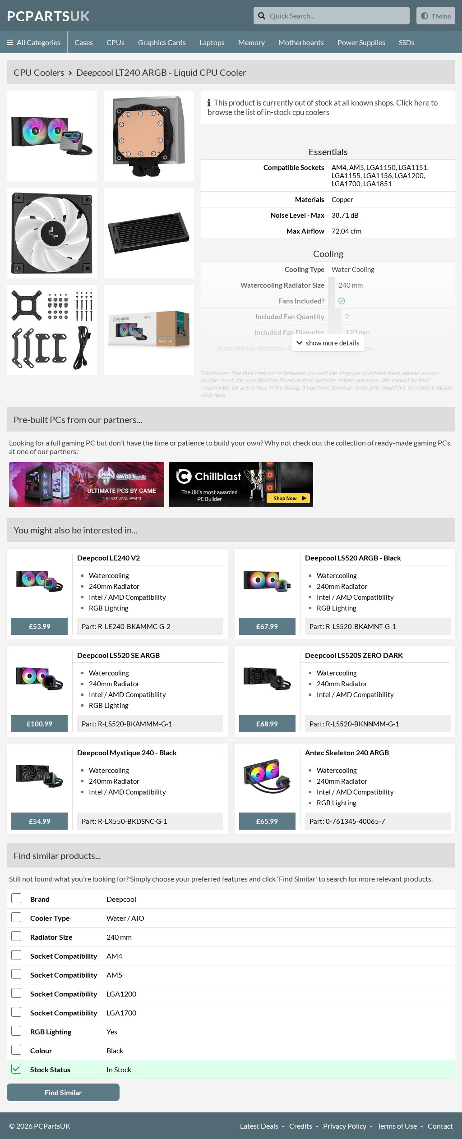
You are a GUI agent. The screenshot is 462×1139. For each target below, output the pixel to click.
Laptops (212, 42)
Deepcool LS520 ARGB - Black (353, 557)
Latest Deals (259, 1125)
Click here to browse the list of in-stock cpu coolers (323, 107)
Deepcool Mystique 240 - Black (127, 752)
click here (213, 394)
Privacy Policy (344, 1125)
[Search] (262, 15)
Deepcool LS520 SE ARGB (118, 655)
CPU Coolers (40, 72)
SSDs (407, 42)
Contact (440, 1125)
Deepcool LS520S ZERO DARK (354, 655)
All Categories (37, 42)
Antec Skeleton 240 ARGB (347, 752)
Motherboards (301, 42)
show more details (332, 343)
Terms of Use (397, 1125)
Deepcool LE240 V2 (108, 557)
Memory (251, 42)
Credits (300, 1125)
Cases (83, 42)
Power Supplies (361, 42)
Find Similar (63, 1092)
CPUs (115, 42)
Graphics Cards (162, 42)
